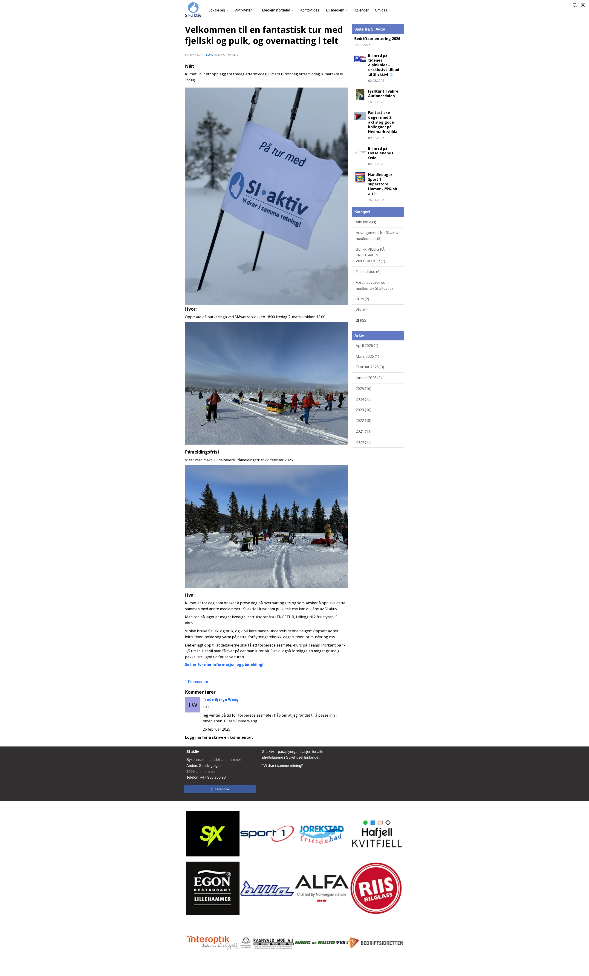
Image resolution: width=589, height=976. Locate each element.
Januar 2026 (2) (369, 377)
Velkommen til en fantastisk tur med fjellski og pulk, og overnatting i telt (264, 35)
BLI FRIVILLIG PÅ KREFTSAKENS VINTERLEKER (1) (370, 255)
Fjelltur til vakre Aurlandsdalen (383, 94)
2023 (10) (363, 409)
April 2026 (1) (367, 345)
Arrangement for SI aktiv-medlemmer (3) (378, 235)
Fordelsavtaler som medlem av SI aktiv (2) (374, 285)
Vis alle (362, 309)
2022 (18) (363, 420)
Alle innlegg (366, 221)
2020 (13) (363, 442)
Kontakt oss (310, 10)
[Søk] (575, 5)
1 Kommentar (196, 681)
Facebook (222, 789)
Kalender (361, 10)
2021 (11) (363, 431)
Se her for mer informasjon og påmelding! (224, 664)
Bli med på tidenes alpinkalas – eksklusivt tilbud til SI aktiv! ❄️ (383, 65)
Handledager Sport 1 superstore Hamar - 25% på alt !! (382, 184)
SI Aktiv (207, 55)
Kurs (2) (362, 298)
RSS (362, 320)
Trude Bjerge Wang (221, 699)
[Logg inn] (583, 5)
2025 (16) (363, 388)
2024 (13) (363, 399)
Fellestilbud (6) (368, 271)
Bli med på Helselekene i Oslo (380, 153)
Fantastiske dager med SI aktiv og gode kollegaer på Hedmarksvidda (382, 122)
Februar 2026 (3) (370, 366)
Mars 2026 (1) (367, 356)
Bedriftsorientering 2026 (377, 38)
